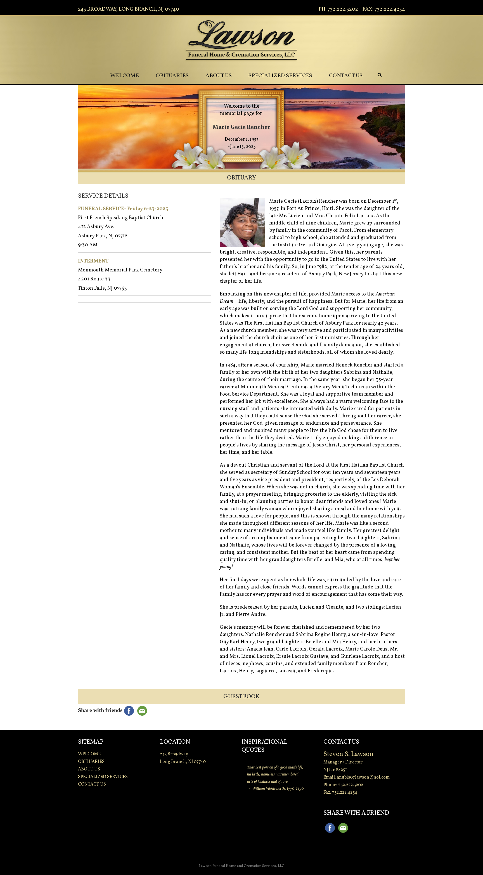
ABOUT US (218, 76)
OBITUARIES (172, 76)
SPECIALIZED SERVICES (280, 76)
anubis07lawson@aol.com (363, 777)
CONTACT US (346, 76)
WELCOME (124, 76)
